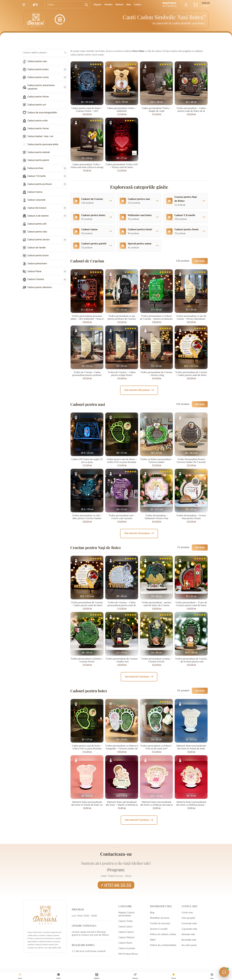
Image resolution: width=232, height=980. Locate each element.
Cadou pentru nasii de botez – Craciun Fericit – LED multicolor (87, 111)
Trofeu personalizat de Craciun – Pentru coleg (156, 373)
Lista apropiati (188, 918)
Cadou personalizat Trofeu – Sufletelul (121, 109)
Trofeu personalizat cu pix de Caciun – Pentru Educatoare (191, 317)
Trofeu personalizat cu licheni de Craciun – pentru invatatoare (156, 317)
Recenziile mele (188, 940)
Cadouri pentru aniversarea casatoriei (41, 87)
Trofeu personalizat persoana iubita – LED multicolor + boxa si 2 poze (87, 319)
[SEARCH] (86, 4)
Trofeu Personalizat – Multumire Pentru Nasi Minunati (156, 518)
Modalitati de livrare (159, 918)
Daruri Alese (138, 51)
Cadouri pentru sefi (36, 224)
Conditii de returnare (160, 923)
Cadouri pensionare (37, 263)
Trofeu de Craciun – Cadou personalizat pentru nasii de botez (121, 605)
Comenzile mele (189, 923)
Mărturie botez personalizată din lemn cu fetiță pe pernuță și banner (156, 805)
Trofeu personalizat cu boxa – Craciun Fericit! (156, 660)
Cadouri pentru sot (36, 104)
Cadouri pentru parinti (38, 160)
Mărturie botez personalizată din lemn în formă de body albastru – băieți (191, 748)
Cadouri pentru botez (38, 69)
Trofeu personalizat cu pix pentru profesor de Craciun (122, 317)
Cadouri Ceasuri (126, 932)
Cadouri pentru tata (37, 231)
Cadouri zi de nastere (38, 215)
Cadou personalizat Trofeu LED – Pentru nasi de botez (122, 166)
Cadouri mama (34, 192)
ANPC (153, 940)
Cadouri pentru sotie (37, 120)
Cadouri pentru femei (38, 96)
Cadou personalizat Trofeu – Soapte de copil (156, 109)
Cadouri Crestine (35, 279)
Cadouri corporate (36, 200)
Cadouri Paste (34, 271)
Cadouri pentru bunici (38, 255)
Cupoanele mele (189, 929)
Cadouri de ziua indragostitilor (42, 112)
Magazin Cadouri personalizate (126, 914)
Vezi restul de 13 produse (139, 676)
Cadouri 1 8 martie (36, 176)
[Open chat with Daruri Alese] (224, 972)
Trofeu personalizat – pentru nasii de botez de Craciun (156, 604)
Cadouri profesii (35, 168)
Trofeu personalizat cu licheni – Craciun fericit (87, 660)
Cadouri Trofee (125, 921)
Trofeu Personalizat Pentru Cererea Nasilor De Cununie (191, 460)
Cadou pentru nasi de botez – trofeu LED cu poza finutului (122, 460)
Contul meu (187, 913)
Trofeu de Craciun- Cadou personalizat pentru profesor (87, 373)
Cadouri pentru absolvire (39, 287)
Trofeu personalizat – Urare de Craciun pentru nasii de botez (191, 604)
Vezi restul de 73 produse (139, 819)
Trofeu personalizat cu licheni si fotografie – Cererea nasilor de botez (121, 748)
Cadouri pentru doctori (38, 239)
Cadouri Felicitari (126, 938)
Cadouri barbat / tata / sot (40, 136)
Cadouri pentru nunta (38, 77)
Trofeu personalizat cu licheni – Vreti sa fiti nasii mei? (156, 747)
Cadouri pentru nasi (37, 61)
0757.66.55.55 (117, 885)
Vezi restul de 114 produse (139, 533)
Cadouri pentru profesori (39, 184)
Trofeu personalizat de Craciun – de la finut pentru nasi (191, 660)
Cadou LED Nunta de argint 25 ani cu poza (87, 460)
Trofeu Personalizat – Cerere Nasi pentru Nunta (191, 517)
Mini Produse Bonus (128, 954)
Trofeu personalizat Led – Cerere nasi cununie (122, 517)
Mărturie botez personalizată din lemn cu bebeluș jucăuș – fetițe (191, 805)
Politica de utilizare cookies (163, 934)
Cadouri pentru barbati (38, 152)
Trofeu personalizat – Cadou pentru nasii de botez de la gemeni (191, 111)
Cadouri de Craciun (36, 208)
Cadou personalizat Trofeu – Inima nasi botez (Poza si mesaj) (87, 166)
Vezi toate (200, 261)
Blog (152, 913)
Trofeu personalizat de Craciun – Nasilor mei (122, 660)
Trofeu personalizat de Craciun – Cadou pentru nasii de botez (191, 373)
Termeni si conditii (158, 929)
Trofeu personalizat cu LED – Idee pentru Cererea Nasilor (87, 517)
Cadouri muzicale (126, 948)
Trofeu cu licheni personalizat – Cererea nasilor (156, 460)
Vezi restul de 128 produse (139, 390)
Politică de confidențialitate (163, 945)
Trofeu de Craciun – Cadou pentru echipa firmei (122, 373)
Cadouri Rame (125, 943)
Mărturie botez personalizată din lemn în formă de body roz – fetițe (87, 805)
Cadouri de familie (36, 247)
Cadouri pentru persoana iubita (42, 144)
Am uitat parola (188, 945)
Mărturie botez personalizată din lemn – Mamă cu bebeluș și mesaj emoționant (122, 805)
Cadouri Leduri (125, 927)
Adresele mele (188, 934)
